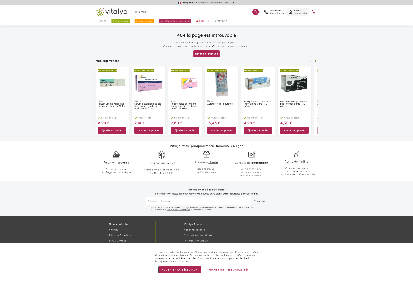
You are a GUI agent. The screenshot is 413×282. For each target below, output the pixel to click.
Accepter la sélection (180, 269)
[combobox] (195, 12)
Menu (103, 21)
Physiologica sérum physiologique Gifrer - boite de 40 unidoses (184, 106)
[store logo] (112, 12)
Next (315, 61)
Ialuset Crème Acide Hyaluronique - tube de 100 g (112, 105)
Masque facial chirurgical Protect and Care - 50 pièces (257, 104)
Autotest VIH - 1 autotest (220, 104)
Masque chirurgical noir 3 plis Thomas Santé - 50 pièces (293, 104)
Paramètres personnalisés (228, 269)
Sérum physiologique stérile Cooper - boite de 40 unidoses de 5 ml (148, 106)
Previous (311, 61)
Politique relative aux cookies (171, 261)
